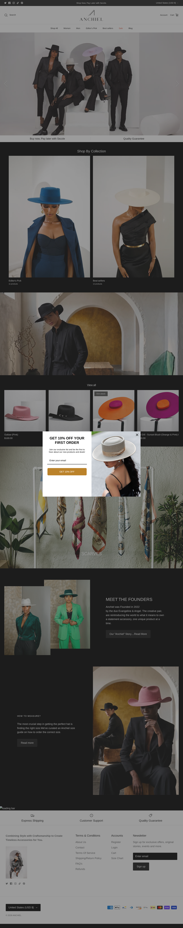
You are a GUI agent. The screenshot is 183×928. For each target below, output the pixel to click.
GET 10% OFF (66, 471)
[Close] (137, 434)
